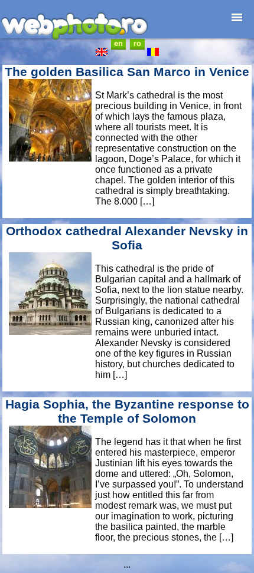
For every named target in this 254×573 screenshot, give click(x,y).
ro (137, 43)
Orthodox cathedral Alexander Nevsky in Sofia (127, 238)
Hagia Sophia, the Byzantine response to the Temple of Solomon (127, 411)
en (118, 43)
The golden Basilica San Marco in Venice (127, 71)
